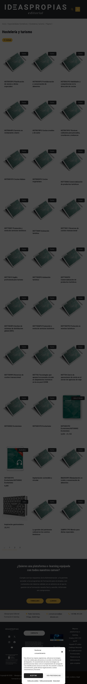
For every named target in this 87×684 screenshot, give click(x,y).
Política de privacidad (46, 681)
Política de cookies (33, 681)
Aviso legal (56, 681)
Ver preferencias (54, 676)
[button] (62, 652)
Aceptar (33, 676)
